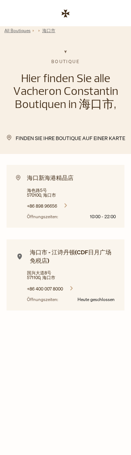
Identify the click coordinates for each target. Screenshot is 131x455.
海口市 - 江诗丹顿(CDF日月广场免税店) (70, 256)
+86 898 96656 (42, 205)
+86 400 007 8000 (45, 288)
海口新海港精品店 (50, 178)
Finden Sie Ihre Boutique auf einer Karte (70, 138)
